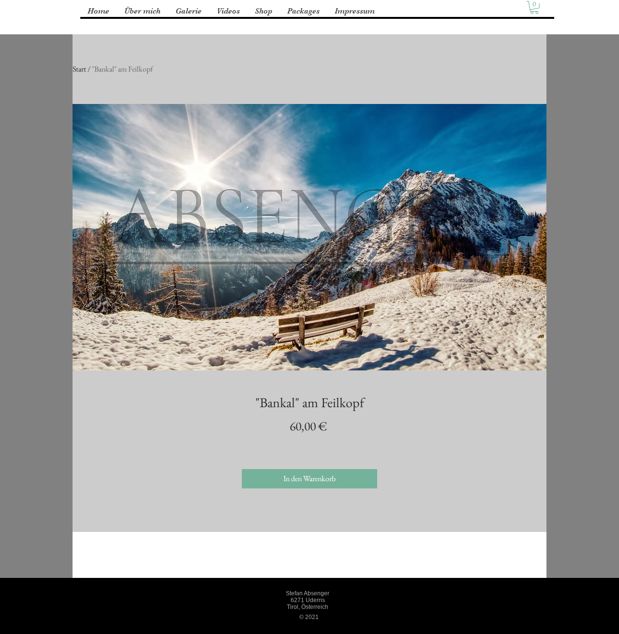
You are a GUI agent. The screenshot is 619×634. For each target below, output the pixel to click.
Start (79, 69)
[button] (534, 7)
